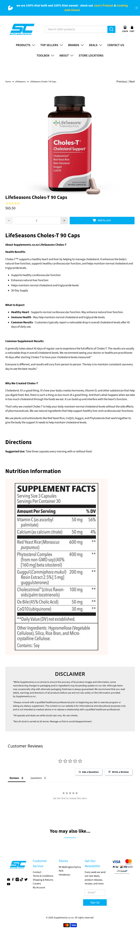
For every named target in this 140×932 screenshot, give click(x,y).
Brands (73, 45)
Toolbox (43, 55)
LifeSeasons (20, 82)
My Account (39, 887)
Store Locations (91, 55)
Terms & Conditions (43, 876)
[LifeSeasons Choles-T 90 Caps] (70, 143)
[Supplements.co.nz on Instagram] (17, 880)
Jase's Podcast (103, 5)
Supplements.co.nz (30, 682)
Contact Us (115, 45)
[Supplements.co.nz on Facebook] (13, 880)
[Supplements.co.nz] (22, 29)
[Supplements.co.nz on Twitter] (26, 880)
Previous (121, 82)
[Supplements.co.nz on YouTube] (8, 885)
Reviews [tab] (14, 778)
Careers (37, 883)
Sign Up (95, 902)
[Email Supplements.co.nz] (8, 880)
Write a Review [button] (120, 771)
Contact (37, 872)
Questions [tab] (36, 778)
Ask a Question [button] (90, 771)
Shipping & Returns (43, 880)
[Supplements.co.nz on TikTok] (21, 880)
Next (132, 82)
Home (8, 82)
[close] (136, 8)
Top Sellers (49, 45)
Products (23, 45)
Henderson (64, 875)
